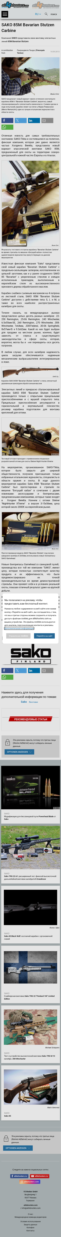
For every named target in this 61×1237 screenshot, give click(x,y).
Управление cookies (18, 636)
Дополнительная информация (19, 628)
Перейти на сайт (44, 636)
